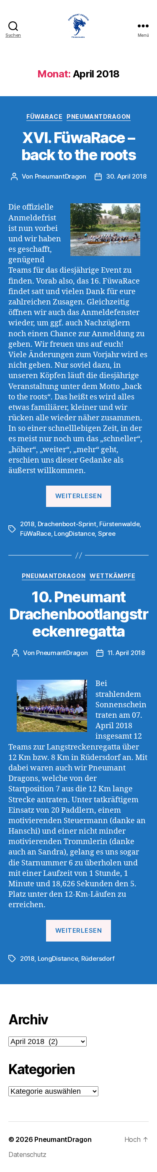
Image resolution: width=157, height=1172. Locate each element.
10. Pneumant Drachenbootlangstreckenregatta (78, 614)
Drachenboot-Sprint (67, 524)
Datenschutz (27, 1154)
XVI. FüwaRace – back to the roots (78, 146)
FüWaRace (44, 116)
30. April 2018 (126, 176)
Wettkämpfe (112, 575)
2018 (27, 524)
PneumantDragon (98, 116)
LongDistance (74, 533)
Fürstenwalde (119, 524)
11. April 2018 (126, 653)
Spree (107, 533)
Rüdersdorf (97, 958)
